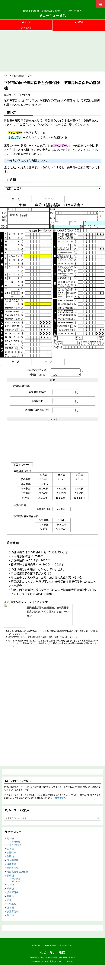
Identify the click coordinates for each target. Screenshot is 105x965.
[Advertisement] (52, 51)
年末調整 (27, 27)
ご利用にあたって (49, 945)
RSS (71, 945)
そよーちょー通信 (52, 16)
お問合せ (63, 945)
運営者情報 (60, 797)
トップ (27, 22)
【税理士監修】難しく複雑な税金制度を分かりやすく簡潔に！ (52, 958)
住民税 (80, 22)
